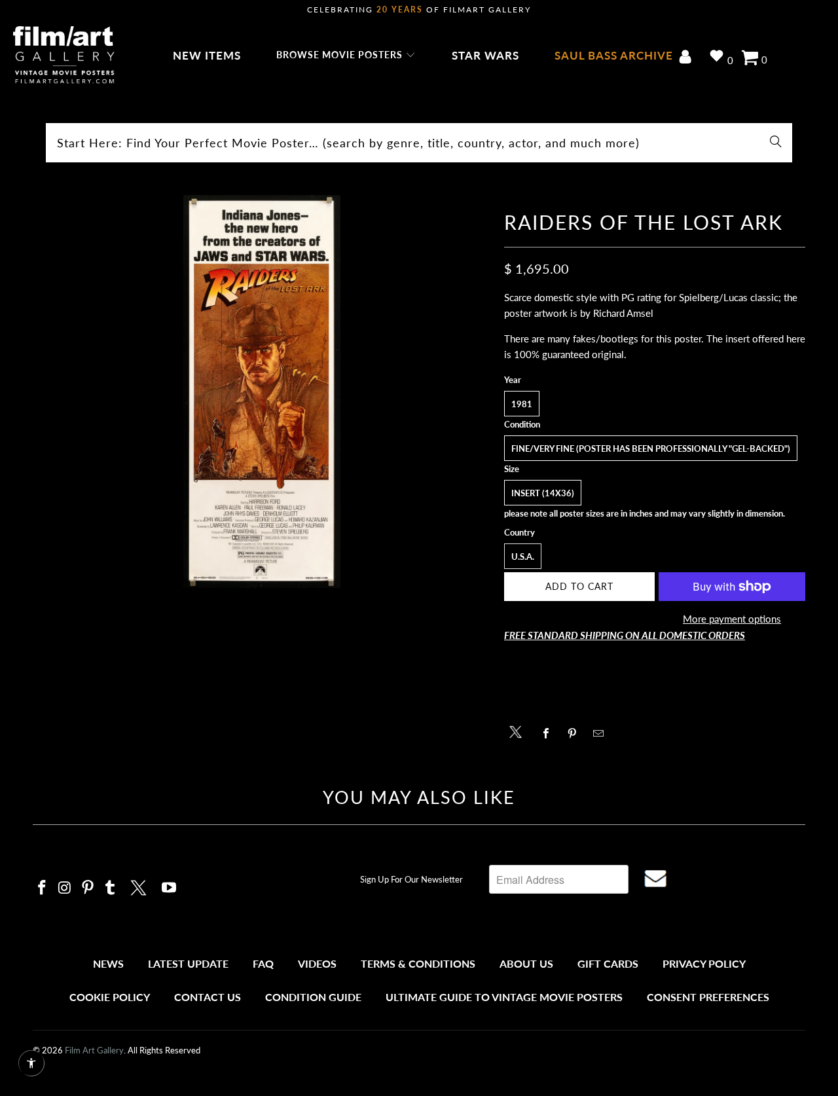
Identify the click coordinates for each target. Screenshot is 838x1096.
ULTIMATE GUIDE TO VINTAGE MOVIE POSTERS (504, 997)
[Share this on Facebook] (549, 733)
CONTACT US (207, 997)
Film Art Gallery (94, 1050)
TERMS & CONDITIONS (418, 963)
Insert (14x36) (542, 493)
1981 (521, 404)
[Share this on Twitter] (519, 731)
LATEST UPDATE (188, 963)
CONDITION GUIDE (313, 997)
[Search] (775, 142)
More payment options (732, 619)
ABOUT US (526, 963)
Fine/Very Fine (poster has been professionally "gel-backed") (650, 448)
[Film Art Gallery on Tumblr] (110, 888)
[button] (346, 55)
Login (688, 57)
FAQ (263, 963)
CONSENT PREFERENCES (708, 997)
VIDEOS (317, 963)
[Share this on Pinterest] (576, 733)
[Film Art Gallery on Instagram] (65, 888)
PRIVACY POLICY (704, 963)
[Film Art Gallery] (64, 55)
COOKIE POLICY (109, 997)
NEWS (108, 963)
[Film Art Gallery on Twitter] (140, 885)
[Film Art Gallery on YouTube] (169, 888)
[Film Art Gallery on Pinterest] (88, 888)
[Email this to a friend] (602, 733)
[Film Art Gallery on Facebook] (42, 888)
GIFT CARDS (607, 963)
